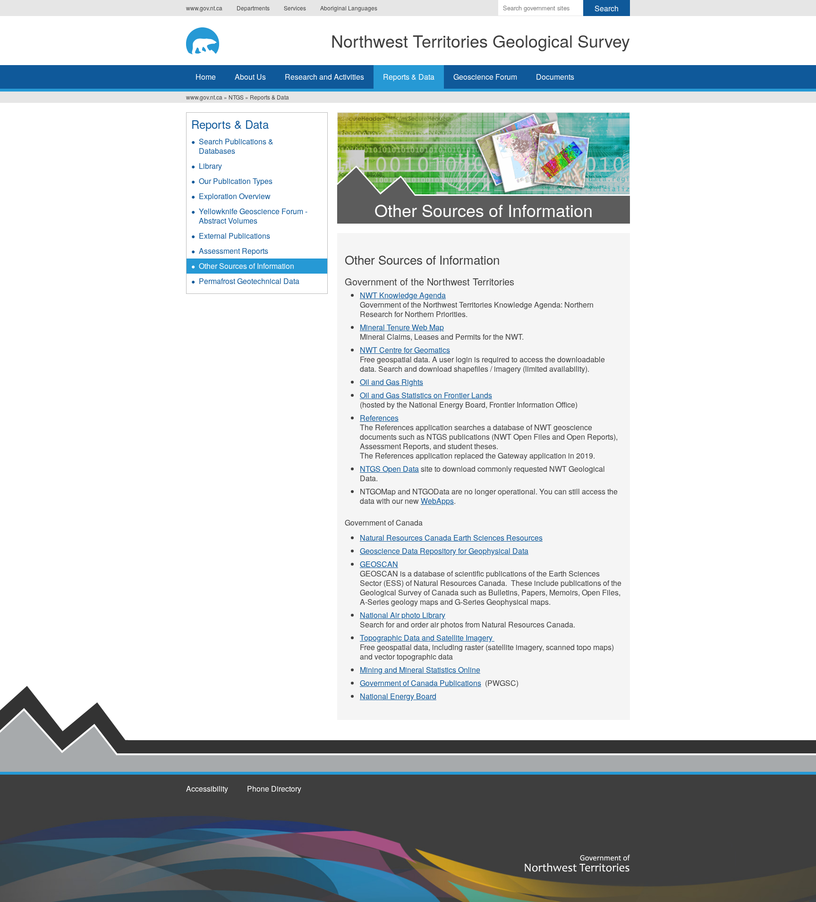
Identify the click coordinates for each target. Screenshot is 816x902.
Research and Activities (324, 76)
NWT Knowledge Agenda (403, 295)
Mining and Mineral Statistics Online (420, 669)
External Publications (234, 235)
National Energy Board (398, 696)
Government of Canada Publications (420, 682)
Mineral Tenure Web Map (402, 327)
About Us (250, 76)
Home (206, 76)
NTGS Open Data (389, 468)
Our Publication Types (235, 180)
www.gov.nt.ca (204, 8)
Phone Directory (274, 788)
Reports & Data (408, 76)
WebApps (437, 500)
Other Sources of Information (246, 265)
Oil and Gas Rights (391, 381)
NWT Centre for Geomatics (405, 349)
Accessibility (207, 788)
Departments (253, 8)
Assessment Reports (233, 250)
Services (295, 8)
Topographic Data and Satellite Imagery (427, 637)
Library (210, 165)
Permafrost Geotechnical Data (249, 281)
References (379, 417)
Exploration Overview (235, 196)
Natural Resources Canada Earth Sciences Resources (451, 537)
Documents (555, 76)
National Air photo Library (402, 615)
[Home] (208, 39)
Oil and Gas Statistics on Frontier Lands (426, 395)
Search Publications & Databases (236, 146)
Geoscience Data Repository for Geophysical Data (444, 550)
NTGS (236, 97)
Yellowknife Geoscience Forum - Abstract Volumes (253, 216)
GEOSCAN (379, 564)
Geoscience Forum (485, 76)
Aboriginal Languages (348, 8)
